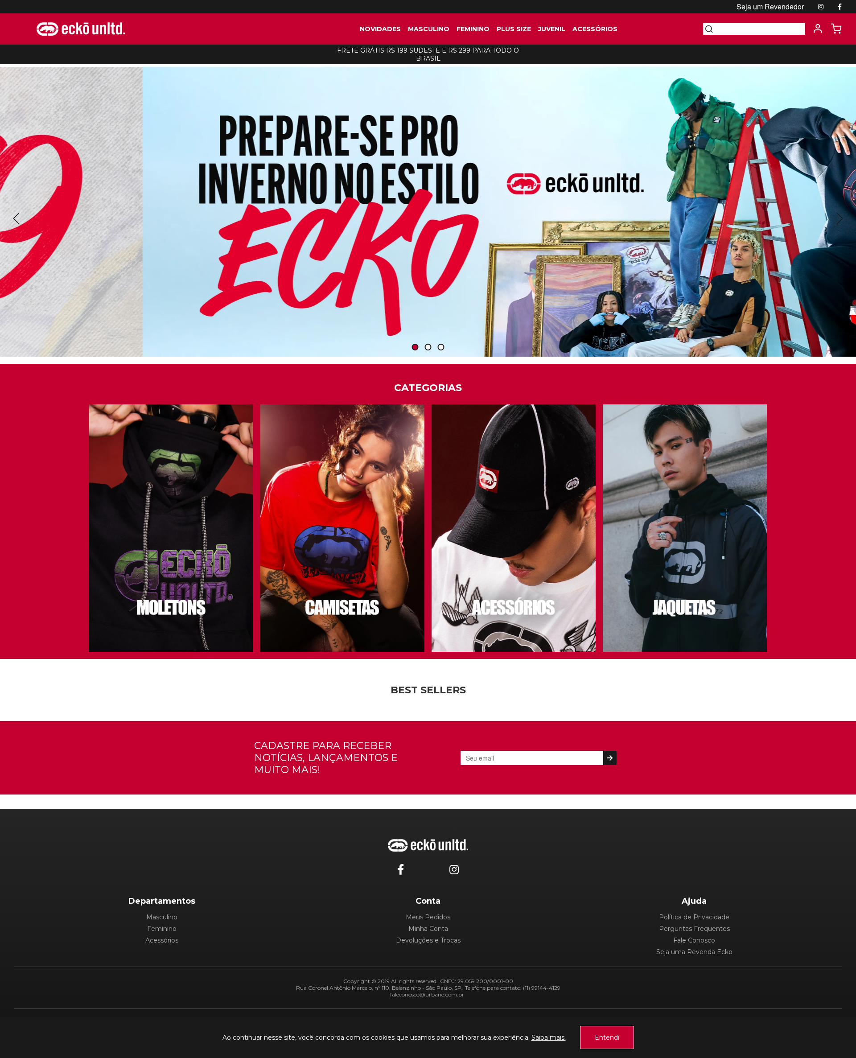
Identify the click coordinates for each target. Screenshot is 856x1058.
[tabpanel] (428, 212)
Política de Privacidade (694, 917)
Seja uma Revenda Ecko (694, 952)
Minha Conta (428, 929)
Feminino (162, 929)
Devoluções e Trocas (428, 940)
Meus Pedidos (428, 917)
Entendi (607, 1037)
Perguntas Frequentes (694, 929)
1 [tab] (415, 347)
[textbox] (759, 29)
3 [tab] (441, 347)
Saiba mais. (548, 1037)
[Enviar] (609, 758)
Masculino (161, 917)
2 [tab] (428, 347)
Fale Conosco (694, 940)
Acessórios (161, 940)
